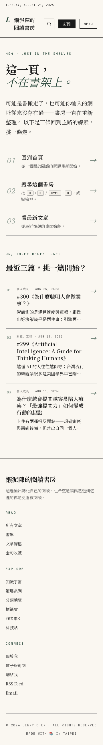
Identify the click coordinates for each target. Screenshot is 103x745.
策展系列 (14, 591)
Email (12, 693)
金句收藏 (14, 553)
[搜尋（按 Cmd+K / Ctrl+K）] (49, 24)
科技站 (12, 627)
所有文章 (14, 525)
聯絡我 (12, 674)
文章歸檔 (14, 543)
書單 (10, 534)
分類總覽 (14, 600)
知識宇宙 (14, 582)
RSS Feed (14, 684)
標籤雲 (12, 609)
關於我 (12, 656)
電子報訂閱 (16, 665)
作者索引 (14, 618)
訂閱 (67, 24)
